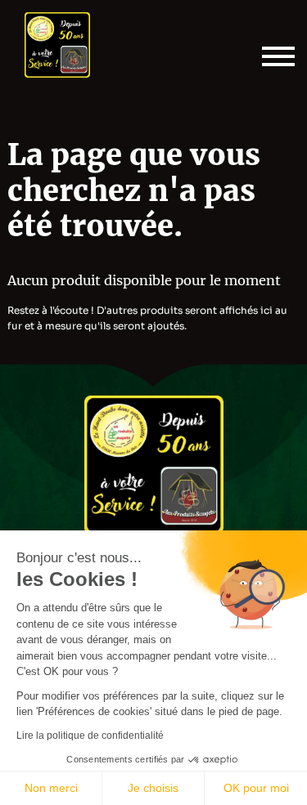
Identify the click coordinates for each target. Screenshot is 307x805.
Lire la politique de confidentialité (90, 735)
